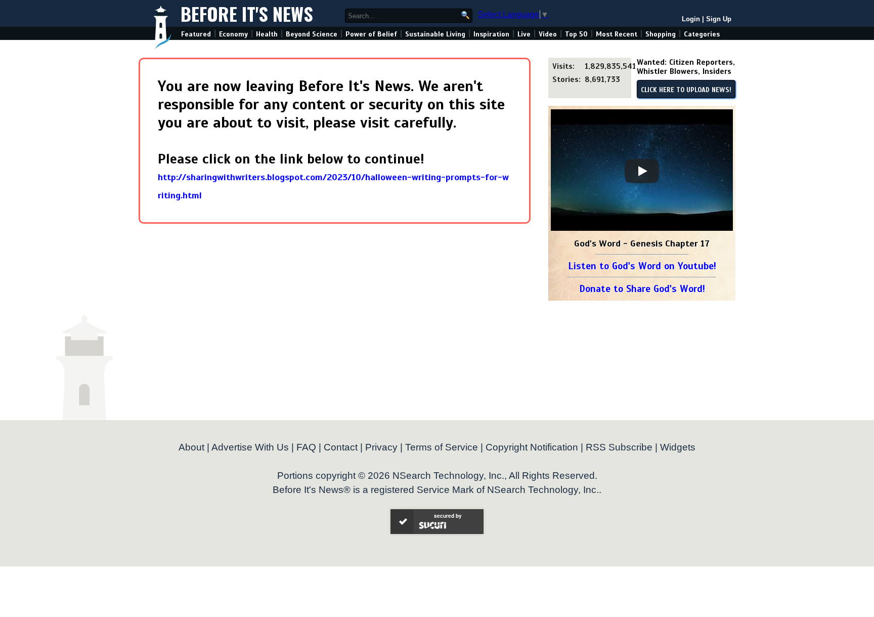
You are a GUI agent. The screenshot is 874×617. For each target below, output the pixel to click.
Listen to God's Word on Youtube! (642, 266)
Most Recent (616, 34)
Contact (341, 447)
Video (548, 34)
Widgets (677, 447)
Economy (233, 34)
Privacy (381, 447)
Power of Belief (371, 34)
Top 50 (576, 34)
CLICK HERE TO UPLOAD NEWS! (686, 90)
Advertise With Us (250, 447)
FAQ (306, 447)
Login (691, 19)
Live (524, 34)
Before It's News (247, 13)
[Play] (642, 171)
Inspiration (491, 34)
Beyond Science (311, 34)
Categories (702, 34)
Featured (196, 34)
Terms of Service (441, 447)
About (191, 447)
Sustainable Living (435, 34)
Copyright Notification (532, 447)
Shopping (660, 34)
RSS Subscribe (619, 447)
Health (267, 34)
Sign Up (718, 19)
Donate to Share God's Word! (642, 289)
